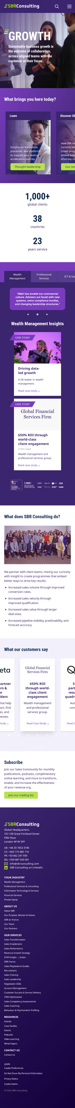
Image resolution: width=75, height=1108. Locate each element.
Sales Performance (13, 948)
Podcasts (8, 1034)
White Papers (10, 1043)
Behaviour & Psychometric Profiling (21, 1010)
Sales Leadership (12, 979)
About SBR (9, 910)
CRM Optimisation (13, 996)
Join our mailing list (21, 795)
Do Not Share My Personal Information (23, 1073)
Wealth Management (17, 276)
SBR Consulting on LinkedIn (26, 867)
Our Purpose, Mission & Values (19, 915)
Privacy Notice (11, 1078)
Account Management (15, 988)
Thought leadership (28, 167)
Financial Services (13, 895)
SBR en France (11, 919)
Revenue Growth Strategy (17, 952)
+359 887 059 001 (19, 859)
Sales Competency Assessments (20, 1001)
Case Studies (10, 1025)
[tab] (28, 314)
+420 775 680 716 (19, 851)
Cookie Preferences (13, 1068)
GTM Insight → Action (15, 957)
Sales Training (11, 974)
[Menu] (69, 6)
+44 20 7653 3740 (19, 847)
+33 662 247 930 (17, 855)
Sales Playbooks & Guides (16, 966)
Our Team (9, 924)
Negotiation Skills (12, 983)
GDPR (7, 1064)
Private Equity (11, 899)
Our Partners (10, 928)
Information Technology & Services (21, 890)
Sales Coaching (11, 1005)
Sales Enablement (13, 943)
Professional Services (44, 276)
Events (7, 1030)
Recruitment (10, 970)
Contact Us (9, 1054)
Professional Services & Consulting (21, 886)
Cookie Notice (11, 1083)
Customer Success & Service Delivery (22, 992)
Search (57, 6)
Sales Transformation (14, 939)
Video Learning (11, 1039)
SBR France (10, 961)
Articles (8, 1021)
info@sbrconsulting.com (24, 863)
